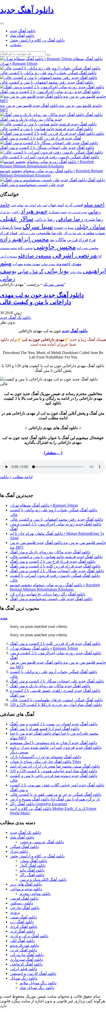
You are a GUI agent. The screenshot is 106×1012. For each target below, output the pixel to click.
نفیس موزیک (53, 284)
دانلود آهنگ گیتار (33, 865)
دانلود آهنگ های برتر (26, 884)
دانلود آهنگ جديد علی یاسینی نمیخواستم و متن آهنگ (51, 599)
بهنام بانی (17, 205)
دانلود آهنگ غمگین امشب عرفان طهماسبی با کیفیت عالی (56, 700)
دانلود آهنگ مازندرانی (27, 955)
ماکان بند (58, 239)
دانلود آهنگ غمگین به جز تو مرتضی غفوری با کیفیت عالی (55, 794)
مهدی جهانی (48, 264)
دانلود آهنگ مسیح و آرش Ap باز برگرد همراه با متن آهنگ (55, 799)
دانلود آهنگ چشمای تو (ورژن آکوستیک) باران (45, 757)
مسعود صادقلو (34, 256)
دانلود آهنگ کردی (23, 926)
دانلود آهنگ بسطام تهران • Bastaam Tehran (44, 505)
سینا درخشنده (64, 228)
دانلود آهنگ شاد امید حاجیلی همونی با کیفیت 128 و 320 (53, 771)
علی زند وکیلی (27, 233)
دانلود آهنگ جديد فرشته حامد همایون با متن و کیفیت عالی (56, 557)
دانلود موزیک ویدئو (24, 945)
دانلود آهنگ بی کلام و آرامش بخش (37, 40)
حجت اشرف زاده (77, 212)
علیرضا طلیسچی (49, 233)
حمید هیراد (34, 211)
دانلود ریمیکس (21, 903)
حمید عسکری (58, 212)
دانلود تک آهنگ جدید (15, 317)
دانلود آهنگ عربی (23, 950)
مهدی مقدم (32, 264)
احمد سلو (94, 204)
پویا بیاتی (56, 271)
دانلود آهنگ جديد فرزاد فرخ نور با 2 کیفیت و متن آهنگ (52, 561)
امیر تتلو (42, 205)
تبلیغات (15, 45)
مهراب (18, 264)
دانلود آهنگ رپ (22, 922)
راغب (16, 212)
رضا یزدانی (45, 219)
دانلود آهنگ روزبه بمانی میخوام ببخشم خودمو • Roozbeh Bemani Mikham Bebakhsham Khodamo (55, 587)
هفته (3, 618)
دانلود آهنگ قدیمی (24, 898)
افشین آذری (74, 205)
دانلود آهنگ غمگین (24, 847)
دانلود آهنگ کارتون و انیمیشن (33, 973)
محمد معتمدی (8, 248)
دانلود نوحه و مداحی (26, 889)
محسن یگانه (25, 248)
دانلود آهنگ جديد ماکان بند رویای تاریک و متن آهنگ (50, 552)
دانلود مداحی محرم (35, 894)
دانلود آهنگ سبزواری (26, 959)
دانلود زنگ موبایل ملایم (38, 983)
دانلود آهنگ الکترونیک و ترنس (43, 879)
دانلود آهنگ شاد (22, 35)
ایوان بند (30, 205)
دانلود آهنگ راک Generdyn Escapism (38, 804)
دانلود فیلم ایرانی (23, 969)
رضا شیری (93, 219)
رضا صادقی (69, 219)
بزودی (15, 912)
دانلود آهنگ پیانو (32, 870)
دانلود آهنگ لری (22, 931)
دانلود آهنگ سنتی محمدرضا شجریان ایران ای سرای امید (55, 766)
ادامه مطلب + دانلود (16, 477)
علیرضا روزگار (73, 233)
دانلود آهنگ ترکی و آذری (29, 936)
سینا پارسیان (10, 227)
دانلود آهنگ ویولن (33, 861)
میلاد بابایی (76, 272)
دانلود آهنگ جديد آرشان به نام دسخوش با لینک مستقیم (53, 743)
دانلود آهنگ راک (32, 875)
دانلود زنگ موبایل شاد (37, 988)
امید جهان (56, 205)
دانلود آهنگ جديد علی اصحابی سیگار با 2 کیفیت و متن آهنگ (57, 571)
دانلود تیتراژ (19, 851)
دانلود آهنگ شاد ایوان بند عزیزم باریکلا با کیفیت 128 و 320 (56, 705)
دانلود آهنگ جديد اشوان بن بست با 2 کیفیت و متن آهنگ (53, 724)
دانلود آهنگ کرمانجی (26, 964)
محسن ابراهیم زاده (24, 239)
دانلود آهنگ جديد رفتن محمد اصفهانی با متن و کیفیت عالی (56, 519)
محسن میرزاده (88, 248)
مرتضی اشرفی (74, 255)
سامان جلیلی (90, 227)
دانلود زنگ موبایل (23, 978)
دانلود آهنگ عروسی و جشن (42, 842)
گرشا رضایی (30, 271)
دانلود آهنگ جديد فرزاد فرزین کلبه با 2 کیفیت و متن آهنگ (55, 566)
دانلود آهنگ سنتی (23, 917)
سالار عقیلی (17, 218)
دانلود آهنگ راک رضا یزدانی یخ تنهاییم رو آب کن (47, 594)
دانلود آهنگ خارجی (24, 908)
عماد (14, 233)
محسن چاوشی (55, 247)
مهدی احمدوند (69, 263)
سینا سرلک (37, 226)
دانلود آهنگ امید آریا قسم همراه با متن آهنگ (44, 729)
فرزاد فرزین (77, 239)
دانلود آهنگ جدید (22, 31)
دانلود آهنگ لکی (22, 941)
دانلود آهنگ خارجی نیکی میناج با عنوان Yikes (45, 761)
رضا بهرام (5, 212)
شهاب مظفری (94, 233)
